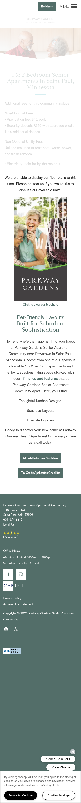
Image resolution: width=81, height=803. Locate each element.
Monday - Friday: (14, 556)
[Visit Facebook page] (8, 574)
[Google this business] (21, 574)
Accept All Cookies (20, 795)
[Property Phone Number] (7, 6)
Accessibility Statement (18, 604)
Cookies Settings (59, 795)
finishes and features (40, 378)
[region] (40, 787)
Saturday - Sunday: (15, 563)
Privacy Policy (12, 598)
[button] (47, 6)
